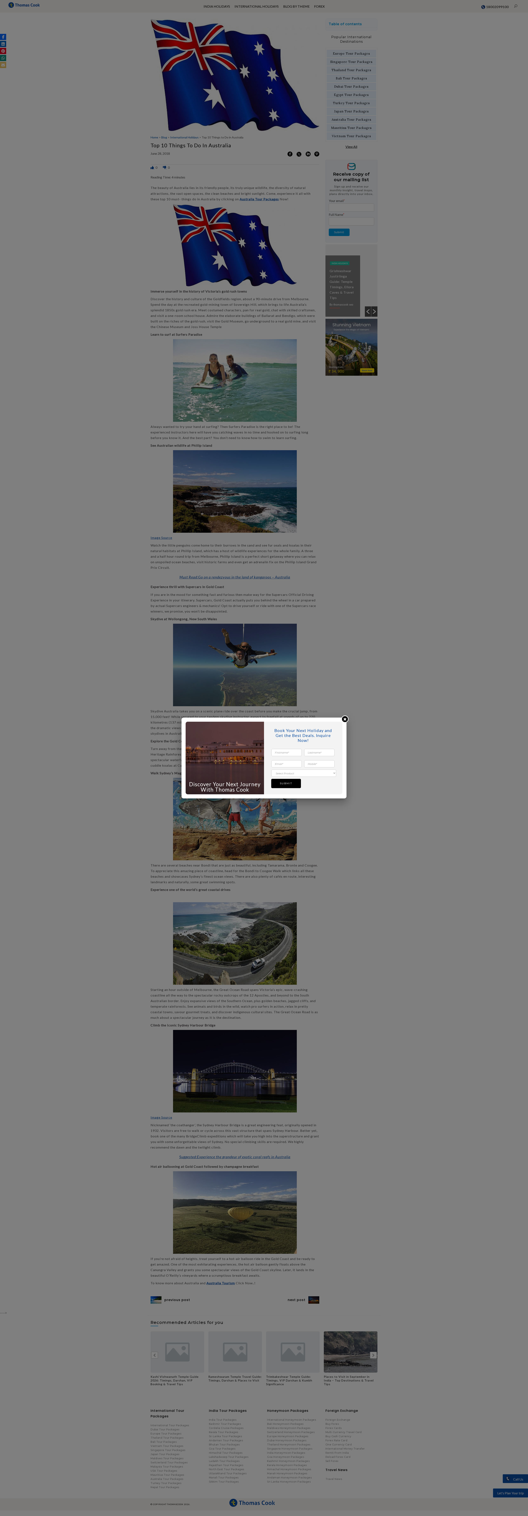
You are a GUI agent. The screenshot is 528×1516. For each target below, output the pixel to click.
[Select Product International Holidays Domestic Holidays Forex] (303, 773)
